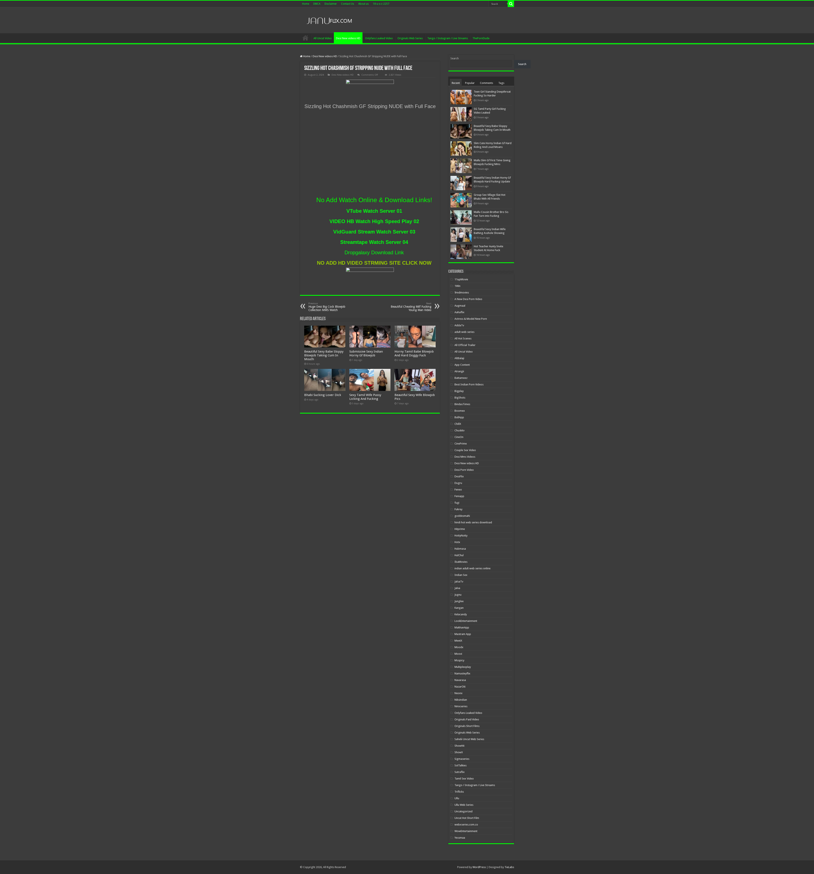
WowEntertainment (465, 831)
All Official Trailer (464, 345)
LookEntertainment (465, 620)
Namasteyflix (462, 673)
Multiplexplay (462, 666)
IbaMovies (460, 561)
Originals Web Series (410, 38)
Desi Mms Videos (464, 456)
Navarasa (460, 680)
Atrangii (459, 371)
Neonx (458, 693)
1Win (457, 286)
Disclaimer (331, 3)
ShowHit (459, 745)
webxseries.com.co (466, 824)
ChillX (457, 423)
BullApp (459, 417)
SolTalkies (460, 765)
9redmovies (461, 292)
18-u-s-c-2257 (381, 3)
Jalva (457, 588)
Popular (470, 83)
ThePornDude (481, 38)
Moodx (458, 647)
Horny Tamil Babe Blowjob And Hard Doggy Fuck (414, 353)
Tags (501, 83)
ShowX (458, 752)
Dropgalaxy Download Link (374, 252)
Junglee (459, 601)
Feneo (458, 489)
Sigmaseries (461, 758)
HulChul (459, 555)
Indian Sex (460, 575)
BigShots (459, 397)
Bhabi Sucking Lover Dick (322, 395)
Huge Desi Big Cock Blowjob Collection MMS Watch (326, 307)
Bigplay (459, 391)
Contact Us (347, 3)
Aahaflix (459, 312)
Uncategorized (463, 811)
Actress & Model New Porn (470, 318)
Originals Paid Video (466, 719)
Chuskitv (459, 430)
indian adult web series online (472, 568)
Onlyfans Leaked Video (379, 38)
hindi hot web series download (473, 522)
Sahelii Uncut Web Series (469, 739)
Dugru (458, 483)
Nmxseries (460, 706)
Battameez (460, 377)
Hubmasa (460, 548)
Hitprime (459, 529)
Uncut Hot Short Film (466, 818)
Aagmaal (459, 305)
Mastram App (462, 634)
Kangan (459, 607)
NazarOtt (460, 686)
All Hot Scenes (462, 338)
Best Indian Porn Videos (469, 384)
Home (305, 3)
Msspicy (459, 660)
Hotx (457, 542)
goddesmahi (462, 515)
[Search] (511, 4)
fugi (456, 502)
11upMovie (461, 279)
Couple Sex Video (465, 450)
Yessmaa (459, 837)
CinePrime (460, 443)
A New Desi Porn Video (468, 299)
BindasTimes (462, 404)
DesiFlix (459, 476)
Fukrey (458, 509)
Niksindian (460, 699)
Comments (486, 83)
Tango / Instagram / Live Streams (447, 38)
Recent (456, 83)
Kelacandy (460, 614)
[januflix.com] (328, 20)
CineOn (458, 437)
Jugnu (457, 594)
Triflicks (459, 791)
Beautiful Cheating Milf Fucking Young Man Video (411, 307)
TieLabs (509, 867)
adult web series (464, 331)
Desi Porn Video (464, 469)
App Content (462, 364)
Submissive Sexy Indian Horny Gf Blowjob (366, 353)
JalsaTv (458, 581)
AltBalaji (459, 358)
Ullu (456, 798)
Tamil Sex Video (464, 778)
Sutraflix (459, 772)
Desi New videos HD (348, 38)
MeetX (458, 640)
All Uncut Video (323, 38)
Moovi (458, 653)
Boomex (459, 410)
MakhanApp (461, 627)
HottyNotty (460, 535)
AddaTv (459, 325)
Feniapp (459, 496)
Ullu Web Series (463, 804)
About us (363, 3)
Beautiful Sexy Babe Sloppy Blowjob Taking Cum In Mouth (323, 355)
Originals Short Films (466, 726)
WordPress (479, 867)
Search (454, 58)
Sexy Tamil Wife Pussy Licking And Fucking (365, 397)
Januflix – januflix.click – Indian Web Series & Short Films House (305, 37)
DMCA (316, 3)
